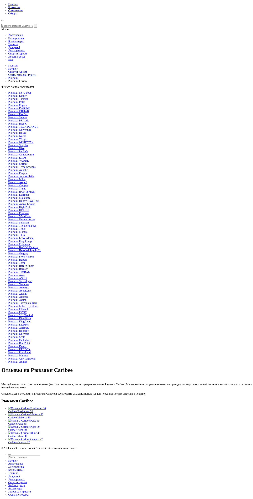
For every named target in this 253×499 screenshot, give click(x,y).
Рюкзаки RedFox (18, 114)
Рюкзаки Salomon (18, 222)
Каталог (13, 68)
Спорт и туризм (17, 71)
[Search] (35, 26)
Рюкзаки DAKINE (19, 108)
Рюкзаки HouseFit (18, 330)
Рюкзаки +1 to (16, 234)
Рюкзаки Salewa (17, 117)
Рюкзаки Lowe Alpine (20, 238)
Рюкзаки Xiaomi (17, 293)
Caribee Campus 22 (19, 442)
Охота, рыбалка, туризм (22, 74)
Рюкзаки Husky (17, 132)
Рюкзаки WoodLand (19, 216)
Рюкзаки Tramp (17, 188)
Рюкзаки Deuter (17, 95)
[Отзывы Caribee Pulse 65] (24, 420)
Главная (13, 4)
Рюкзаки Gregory (18, 253)
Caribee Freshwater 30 (20, 411)
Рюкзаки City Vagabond (21, 358)
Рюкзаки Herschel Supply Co (24, 250)
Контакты (14, 7)
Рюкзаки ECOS (17, 157)
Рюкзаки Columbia (19, 244)
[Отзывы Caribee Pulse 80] (24, 426)
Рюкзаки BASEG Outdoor (23, 247)
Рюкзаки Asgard (17, 182)
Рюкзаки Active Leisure (21, 204)
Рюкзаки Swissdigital (20, 281)
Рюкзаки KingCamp (19, 321)
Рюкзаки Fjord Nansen (21, 256)
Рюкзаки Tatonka (18, 98)
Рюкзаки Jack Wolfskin (21, 176)
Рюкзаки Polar (16, 101)
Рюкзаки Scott (16, 336)
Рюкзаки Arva (16, 275)
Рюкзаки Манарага (19, 197)
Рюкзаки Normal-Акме (21, 219)
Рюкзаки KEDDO (18, 324)
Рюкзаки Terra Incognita (22, 166)
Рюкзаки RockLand (19, 352)
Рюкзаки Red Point (19, 343)
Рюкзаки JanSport (18, 327)
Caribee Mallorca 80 (19, 417)
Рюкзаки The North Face (22, 225)
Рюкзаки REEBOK (19, 349)
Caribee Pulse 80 (17, 429)
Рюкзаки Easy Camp (20, 241)
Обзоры (12, 13)
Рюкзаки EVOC (17, 312)
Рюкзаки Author (17, 361)
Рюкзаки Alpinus (18, 296)
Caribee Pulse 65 (17, 423)
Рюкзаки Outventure (19, 129)
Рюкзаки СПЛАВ (18, 111)
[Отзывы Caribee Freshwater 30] (27, 408)
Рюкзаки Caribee (18, 163)
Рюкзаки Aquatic (18, 170)
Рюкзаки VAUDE (18, 160)
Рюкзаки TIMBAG (19, 272)
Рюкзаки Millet (16, 179)
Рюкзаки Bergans (18, 268)
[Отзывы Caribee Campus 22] (25, 439)
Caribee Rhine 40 (17, 436)
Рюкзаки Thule (16, 228)
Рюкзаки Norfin (17, 135)
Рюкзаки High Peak (19, 207)
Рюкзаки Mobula (18, 231)
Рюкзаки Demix (17, 346)
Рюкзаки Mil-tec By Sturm (23, 306)
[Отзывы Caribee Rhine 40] (24, 432)
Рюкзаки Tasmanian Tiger (22, 302)
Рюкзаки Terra (16, 262)
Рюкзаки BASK (17, 123)
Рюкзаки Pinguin (18, 173)
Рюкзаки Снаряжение (21, 154)
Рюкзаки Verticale (18, 284)
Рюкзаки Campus (18, 185)
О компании (15, 10)
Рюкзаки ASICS (17, 278)
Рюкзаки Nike (16, 148)
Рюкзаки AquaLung (19, 290)
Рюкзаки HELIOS (18, 210)
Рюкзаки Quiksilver (19, 340)
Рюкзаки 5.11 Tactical (20, 315)
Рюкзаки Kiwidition (19, 318)
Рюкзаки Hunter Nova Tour (23, 200)
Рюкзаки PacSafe (18, 151)
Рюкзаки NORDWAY (20, 142)
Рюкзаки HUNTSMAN (21, 191)
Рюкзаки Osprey (17, 105)
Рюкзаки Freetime (18, 213)
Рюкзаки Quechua (18, 333)
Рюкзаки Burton (17, 259)
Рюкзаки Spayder (18, 145)
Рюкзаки (13, 77)
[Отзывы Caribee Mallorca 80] (25, 414)
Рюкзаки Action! (17, 299)
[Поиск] (9, 454)
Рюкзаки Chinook (18, 309)
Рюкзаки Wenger (18, 139)
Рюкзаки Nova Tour (19, 92)
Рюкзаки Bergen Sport (21, 265)
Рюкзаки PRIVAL (18, 120)
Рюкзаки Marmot (18, 355)
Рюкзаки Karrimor (18, 194)
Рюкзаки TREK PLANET (23, 126)
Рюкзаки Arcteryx (18, 287)
